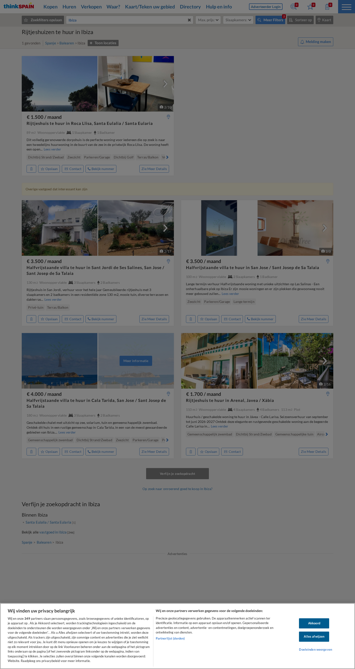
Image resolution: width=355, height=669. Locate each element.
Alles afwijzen (314, 636)
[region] (177, 636)
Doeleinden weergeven (315, 649)
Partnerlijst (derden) (170, 638)
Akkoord (314, 623)
